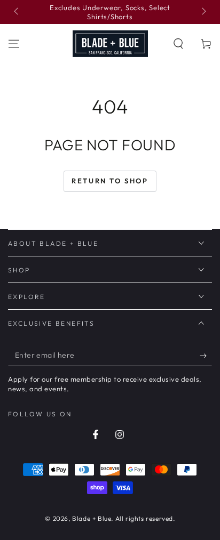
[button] (178, 44)
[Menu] (14, 44)
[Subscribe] (206, 355)
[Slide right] (203, 12)
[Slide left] (17, 12)
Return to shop (110, 180)
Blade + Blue (91, 518)
